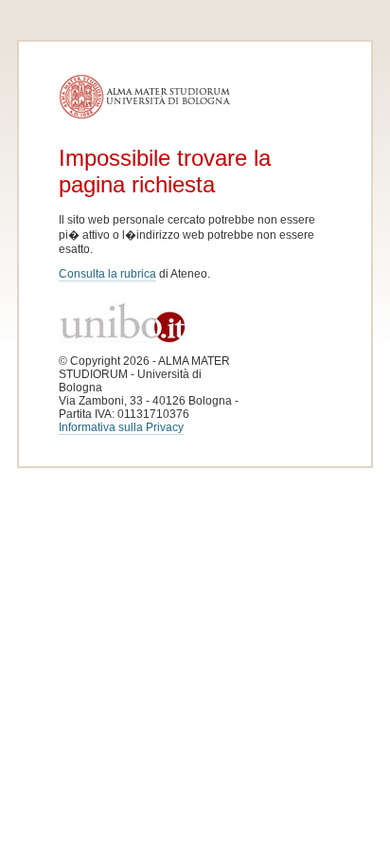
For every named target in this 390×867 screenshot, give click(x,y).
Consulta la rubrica (107, 273)
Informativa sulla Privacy (121, 427)
